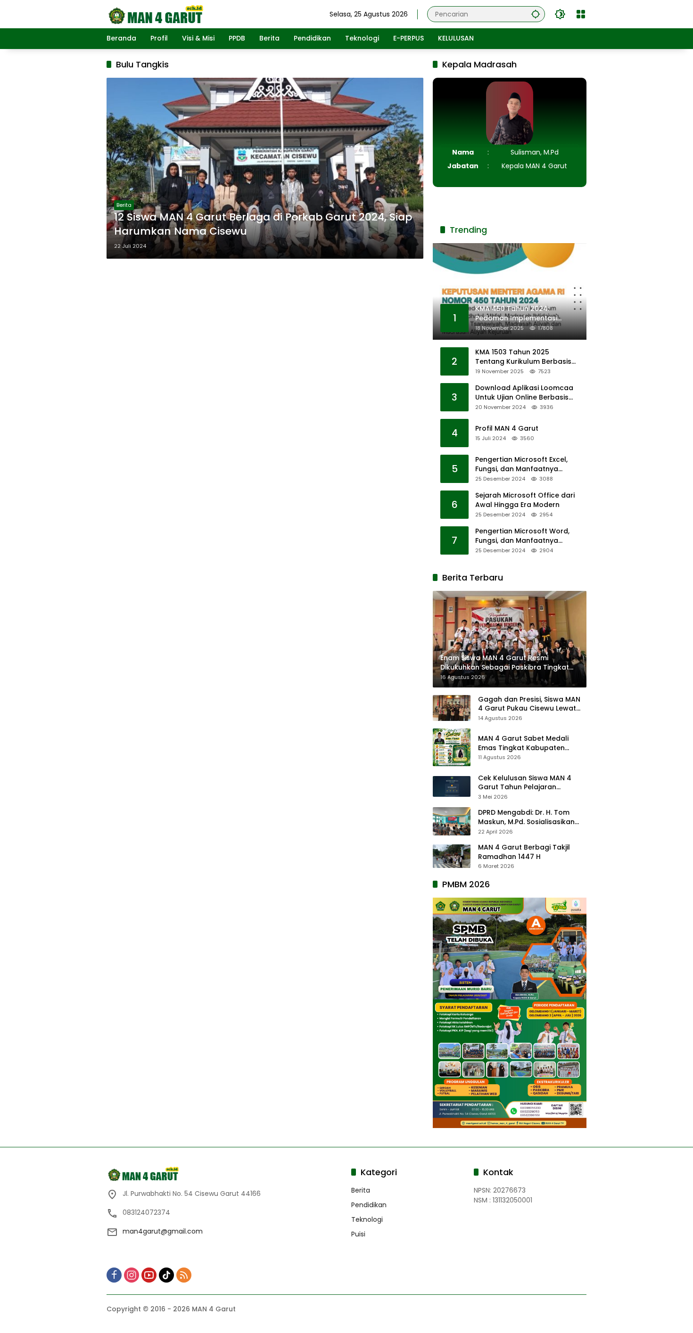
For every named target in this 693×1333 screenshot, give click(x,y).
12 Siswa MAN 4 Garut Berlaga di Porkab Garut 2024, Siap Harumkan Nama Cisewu (263, 224)
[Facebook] (114, 1275)
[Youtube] (149, 1275)
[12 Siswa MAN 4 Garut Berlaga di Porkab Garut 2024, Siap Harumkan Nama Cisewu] (265, 168)
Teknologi (367, 1219)
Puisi (358, 1234)
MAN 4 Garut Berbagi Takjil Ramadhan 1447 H (524, 852)
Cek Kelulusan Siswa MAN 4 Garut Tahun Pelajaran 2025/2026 (524, 783)
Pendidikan (369, 1205)
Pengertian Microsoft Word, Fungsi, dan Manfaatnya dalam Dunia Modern (522, 536)
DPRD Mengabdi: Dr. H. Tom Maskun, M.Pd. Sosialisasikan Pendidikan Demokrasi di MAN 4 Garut (532, 817)
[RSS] (183, 1275)
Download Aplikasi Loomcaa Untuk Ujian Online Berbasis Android (524, 393)
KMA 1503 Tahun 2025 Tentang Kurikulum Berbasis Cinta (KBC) (523, 357)
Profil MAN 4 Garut (506, 428)
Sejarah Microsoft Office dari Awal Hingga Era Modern (525, 500)
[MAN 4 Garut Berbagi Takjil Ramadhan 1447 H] (451, 856)
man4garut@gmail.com (163, 1231)
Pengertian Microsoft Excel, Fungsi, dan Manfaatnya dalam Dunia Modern (521, 464)
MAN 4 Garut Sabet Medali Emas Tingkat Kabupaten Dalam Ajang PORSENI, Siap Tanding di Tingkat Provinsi (524, 743)
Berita (124, 205)
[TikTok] (166, 1275)
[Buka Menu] (580, 14)
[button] (535, 14)
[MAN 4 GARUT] (155, 13)
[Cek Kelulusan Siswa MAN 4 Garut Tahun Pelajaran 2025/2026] (451, 786)
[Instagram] (131, 1275)
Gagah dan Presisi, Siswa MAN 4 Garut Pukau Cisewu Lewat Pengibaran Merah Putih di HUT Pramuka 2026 (530, 704)
